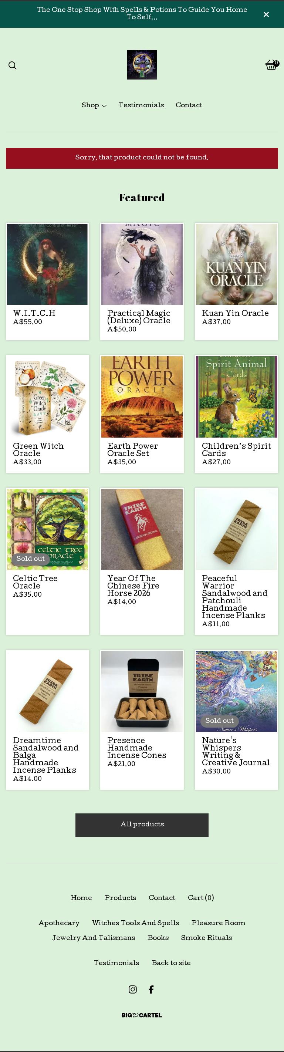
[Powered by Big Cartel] (142, 1015)
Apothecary (59, 924)
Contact (189, 106)
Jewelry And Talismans (93, 938)
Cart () (201, 899)
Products (120, 899)
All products (142, 825)
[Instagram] (132, 989)
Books (158, 938)
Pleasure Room (219, 924)
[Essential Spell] (142, 65)
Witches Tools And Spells (135, 924)
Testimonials (141, 106)
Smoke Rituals (206, 938)
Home (81, 899)
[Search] (12, 64)
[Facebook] (151, 989)
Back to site (171, 964)
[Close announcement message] (266, 14)
